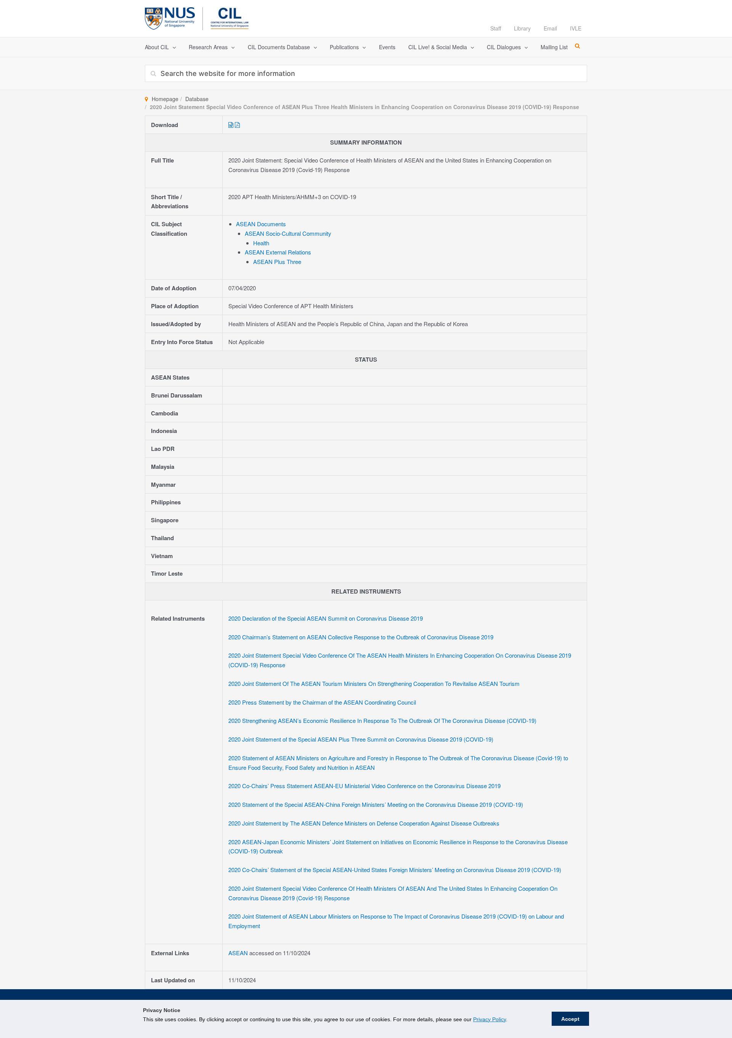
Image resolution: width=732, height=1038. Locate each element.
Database (197, 99)
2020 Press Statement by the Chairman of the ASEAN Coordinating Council (322, 702)
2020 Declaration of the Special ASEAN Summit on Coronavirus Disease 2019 (325, 618)
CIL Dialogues (504, 47)
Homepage (165, 99)
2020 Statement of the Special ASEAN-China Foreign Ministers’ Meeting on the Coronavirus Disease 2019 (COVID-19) (375, 804)
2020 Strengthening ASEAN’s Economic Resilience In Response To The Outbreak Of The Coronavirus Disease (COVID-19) (382, 720)
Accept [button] (570, 1019)
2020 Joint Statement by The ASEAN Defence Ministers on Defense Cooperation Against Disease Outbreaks (363, 823)
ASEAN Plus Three (277, 261)
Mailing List (554, 47)
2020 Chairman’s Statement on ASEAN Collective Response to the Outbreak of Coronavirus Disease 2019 (360, 637)
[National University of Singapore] (170, 17)
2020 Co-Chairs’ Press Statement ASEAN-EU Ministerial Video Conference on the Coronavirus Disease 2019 (364, 786)
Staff (495, 28)
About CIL (157, 47)
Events (387, 47)
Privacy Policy (489, 1019)
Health (261, 243)
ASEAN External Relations (278, 252)
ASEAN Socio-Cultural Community (288, 233)
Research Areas (208, 47)
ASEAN (238, 953)
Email (550, 28)
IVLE (575, 28)
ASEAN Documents (261, 224)
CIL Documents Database (279, 47)
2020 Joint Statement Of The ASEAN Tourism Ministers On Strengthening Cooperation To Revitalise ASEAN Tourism (374, 683)
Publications (344, 47)
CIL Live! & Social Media (437, 47)
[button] (172, 47)
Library (522, 28)
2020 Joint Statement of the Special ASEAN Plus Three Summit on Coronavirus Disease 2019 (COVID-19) (360, 739)
